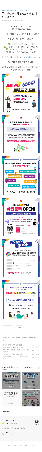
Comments (6, 411)
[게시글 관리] (11, 327)
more (38, 367)
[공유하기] (8, 327)
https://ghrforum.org (31, 57)
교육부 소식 (6, 337)
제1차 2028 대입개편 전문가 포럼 (12, 347)
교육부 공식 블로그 (10, 420)
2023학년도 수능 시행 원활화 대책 (12, 354)
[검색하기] (39, 2)
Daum (20, 445)
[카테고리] (2, 2)
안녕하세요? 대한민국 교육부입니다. (14, 428)
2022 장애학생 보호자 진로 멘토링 (12, 345)
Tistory (32, 445)
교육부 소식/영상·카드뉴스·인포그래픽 (14, 11)
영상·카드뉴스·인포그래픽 (19, 337)
